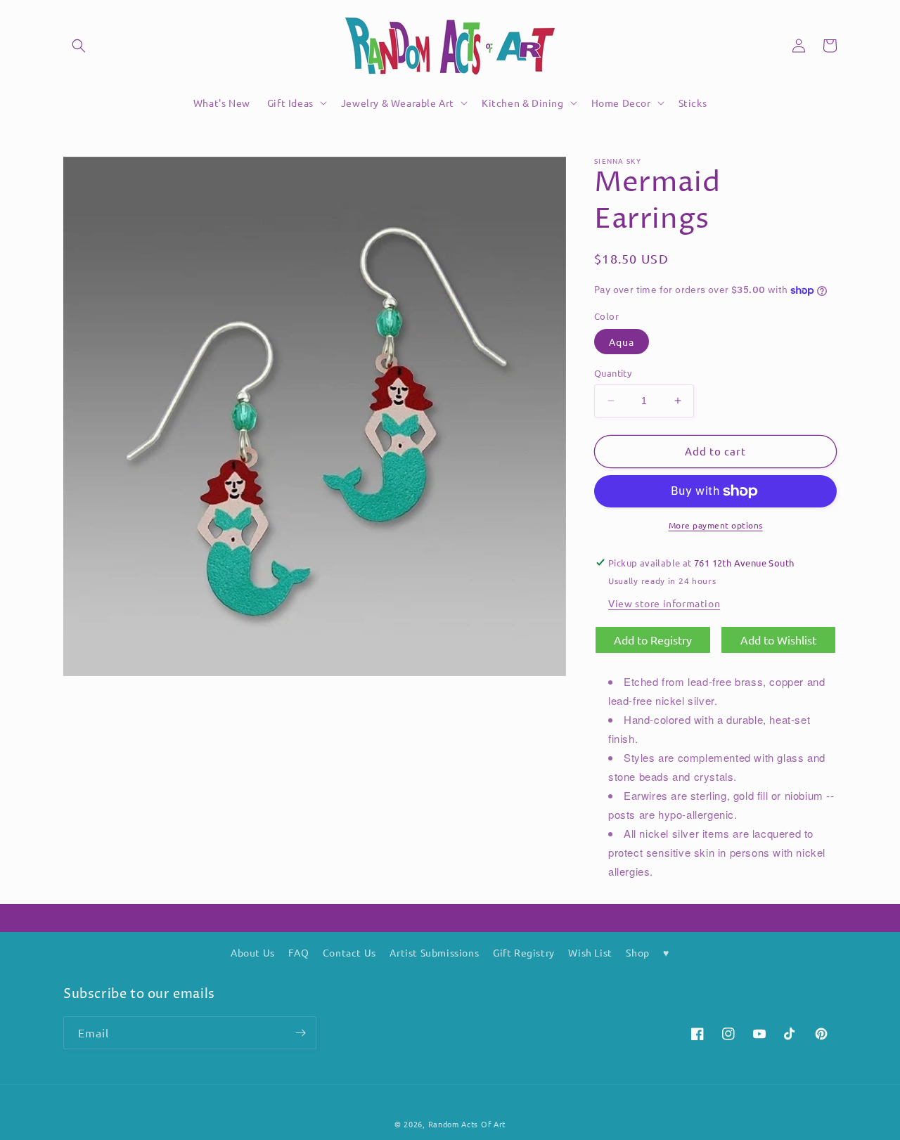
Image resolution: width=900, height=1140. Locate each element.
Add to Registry (653, 640)
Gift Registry (524, 952)
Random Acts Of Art (467, 1123)
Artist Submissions (434, 952)
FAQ (298, 952)
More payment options (716, 525)
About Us (253, 952)
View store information (664, 603)
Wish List (590, 952)
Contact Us (349, 952)
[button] (78, 45)
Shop (637, 952)
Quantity (612, 373)
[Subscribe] (300, 1032)
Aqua (621, 341)
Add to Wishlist (778, 640)
